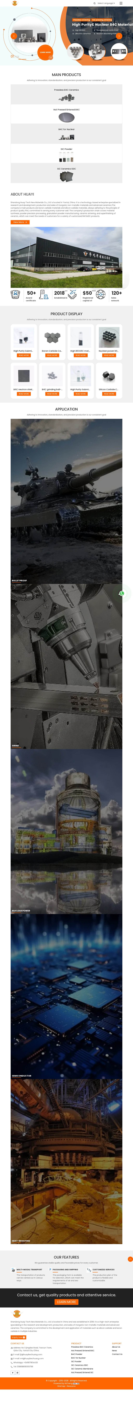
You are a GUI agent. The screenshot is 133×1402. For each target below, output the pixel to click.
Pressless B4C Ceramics (82, 1347)
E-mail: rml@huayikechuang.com (28, 1358)
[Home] (15, 3)
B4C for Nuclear (78, 1358)
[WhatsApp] (122, 593)
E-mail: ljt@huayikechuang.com (27, 1354)
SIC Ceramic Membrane (82, 1369)
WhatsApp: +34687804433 (25, 1362)
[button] (14, 36)
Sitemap (61, 1386)
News (114, 1350)
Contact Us (117, 1354)
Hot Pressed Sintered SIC (82, 1372)
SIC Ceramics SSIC (79, 1365)
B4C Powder (76, 1354)
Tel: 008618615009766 (23, 1366)
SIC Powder (76, 1361)
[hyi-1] (66, 36)
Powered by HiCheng (63, 1383)
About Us (116, 1347)
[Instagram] (17, 1373)
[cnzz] (76, 1383)
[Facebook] (13, 1373)
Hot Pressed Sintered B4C (82, 1350)
